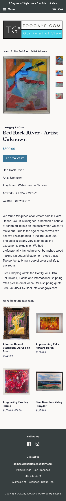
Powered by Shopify (49, 493)
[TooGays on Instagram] (37, 444)
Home (6, 51)
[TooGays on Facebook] (29, 444)
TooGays (32, 493)
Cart (60, 9)
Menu (11, 9)
